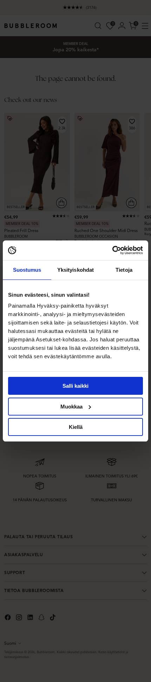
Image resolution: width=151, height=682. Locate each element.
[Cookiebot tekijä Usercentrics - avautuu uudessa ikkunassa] (112, 250)
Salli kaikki (75, 386)
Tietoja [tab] (124, 270)
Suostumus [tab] (27, 270)
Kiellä (76, 427)
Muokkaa (71, 407)
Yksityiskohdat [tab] (75, 270)
